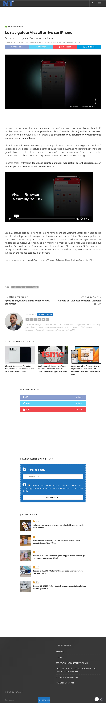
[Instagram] (39, 319)
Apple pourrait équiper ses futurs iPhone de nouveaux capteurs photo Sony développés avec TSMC (53, 368)
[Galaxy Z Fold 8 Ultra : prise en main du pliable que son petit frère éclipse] (25, 525)
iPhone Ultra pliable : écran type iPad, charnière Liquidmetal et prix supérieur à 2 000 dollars (19, 368)
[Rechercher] (93, 3)
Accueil (8, 38)
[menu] (99, 3)
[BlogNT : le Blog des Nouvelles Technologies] (9, 3)
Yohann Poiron (36, 42)
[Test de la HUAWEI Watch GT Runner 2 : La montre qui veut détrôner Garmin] (25, 571)
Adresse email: (36, 470)
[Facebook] (31, 319)
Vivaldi (78, 42)
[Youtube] (43, 319)
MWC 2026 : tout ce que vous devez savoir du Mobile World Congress (76, 670)
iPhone (70, 42)
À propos (60, 652)
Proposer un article (65, 683)
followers (79, 397)
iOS (63, 42)
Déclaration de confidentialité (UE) (72, 663)
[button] (99, 699)
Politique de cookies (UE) (67, 677)
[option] (20, 359)
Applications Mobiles (15, 27)
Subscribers (78, 409)
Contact (59, 657)
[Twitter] (35, 319)
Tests (36, 521)
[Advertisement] (53, 13)
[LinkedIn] (47, 319)
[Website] (27, 319)
